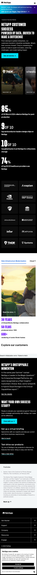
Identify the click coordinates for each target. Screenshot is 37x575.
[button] (35, 2)
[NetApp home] (7, 2)
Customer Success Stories (9, 20)
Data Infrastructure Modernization (13, 261)
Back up (6, 502)
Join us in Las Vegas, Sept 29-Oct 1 (14, 12)
